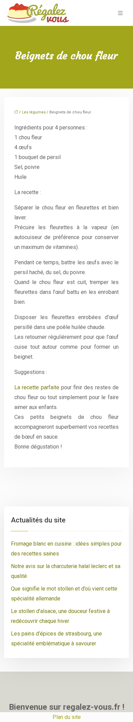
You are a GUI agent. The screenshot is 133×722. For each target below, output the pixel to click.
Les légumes (34, 112)
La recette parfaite (36, 387)
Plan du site (67, 717)
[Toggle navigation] (120, 13)
